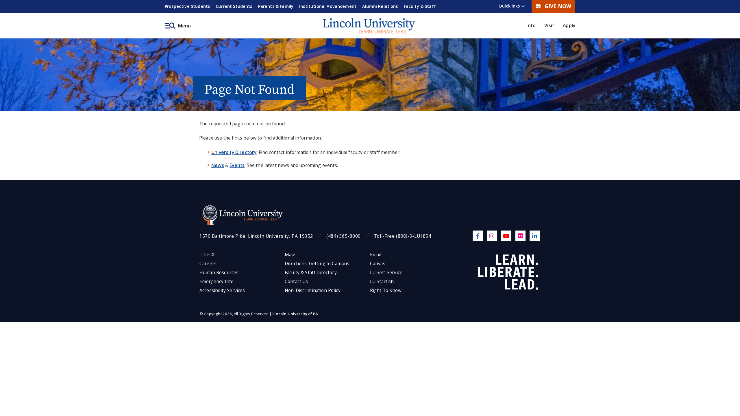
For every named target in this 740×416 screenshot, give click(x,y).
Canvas (377, 264)
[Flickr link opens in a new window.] (520, 236)
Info (531, 25)
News (217, 165)
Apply (569, 25)
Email (376, 255)
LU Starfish (382, 281)
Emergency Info (216, 281)
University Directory (233, 152)
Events (237, 165)
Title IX (206, 255)
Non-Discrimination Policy (313, 290)
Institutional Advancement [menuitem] (327, 6)
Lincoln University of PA (295, 313)
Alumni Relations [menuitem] (380, 6)
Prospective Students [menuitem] (187, 6)
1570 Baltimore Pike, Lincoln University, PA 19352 (256, 236)
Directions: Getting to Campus (317, 264)
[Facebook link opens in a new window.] (478, 236)
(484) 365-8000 (343, 236)
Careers (208, 264)
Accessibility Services (222, 290)
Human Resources (218, 273)
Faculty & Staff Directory (311, 273)
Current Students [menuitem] (234, 6)
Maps (291, 255)
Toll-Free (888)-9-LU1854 (402, 236)
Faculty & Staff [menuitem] (420, 6)
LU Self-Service (386, 273)
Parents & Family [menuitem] (276, 6)
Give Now (558, 6)
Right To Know (386, 290)
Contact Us (296, 281)
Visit (549, 25)
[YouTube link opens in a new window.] (506, 236)
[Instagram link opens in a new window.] (492, 236)
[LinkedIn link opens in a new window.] (535, 236)
